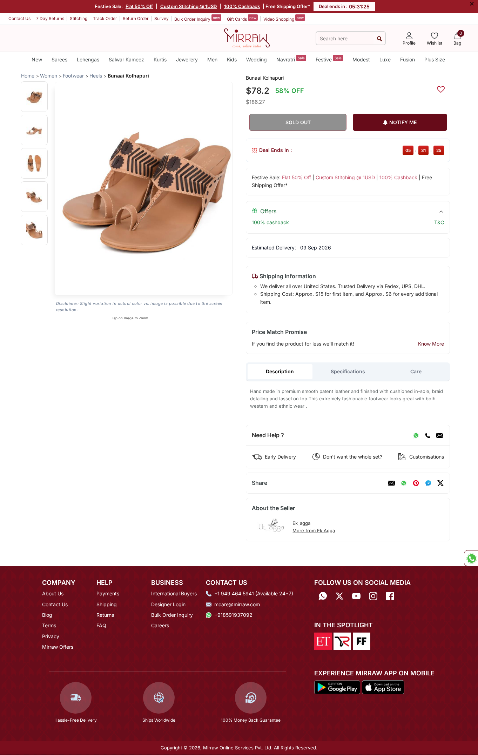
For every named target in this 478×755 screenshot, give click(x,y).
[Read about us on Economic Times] (323, 640)
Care (416, 371)
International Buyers (174, 593)
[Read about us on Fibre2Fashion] (361, 640)
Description (280, 371)
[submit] (379, 38)
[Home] (247, 37)
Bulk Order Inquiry (197, 18)
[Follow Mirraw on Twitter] (339, 596)
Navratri (290, 59)
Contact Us (19, 18)
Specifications (348, 371)
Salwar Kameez (126, 59)
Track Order (105, 18)
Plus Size (434, 59)
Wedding (256, 59)
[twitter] (440, 483)
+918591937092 (233, 615)
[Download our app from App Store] (383, 686)
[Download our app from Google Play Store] (337, 686)
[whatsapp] (403, 483)
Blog (47, 615)
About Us (52, 593)
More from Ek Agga (313, 530)
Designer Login (168, 604)
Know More (431, 344)
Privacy (50, 636)
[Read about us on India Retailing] (342, 640)
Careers (160, 625)
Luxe (385, 59)
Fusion (407, 59)
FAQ (101, 625)
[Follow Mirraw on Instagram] (373, 596)
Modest (361, 59)
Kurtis (160, 59)
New (37, 59)
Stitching (78, 18)
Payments (107, 593)
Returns (105, 615)
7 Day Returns (50, 18)
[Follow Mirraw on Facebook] (390, 596)
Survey (161, 18)
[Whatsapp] (322, 596)
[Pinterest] (415, 483)
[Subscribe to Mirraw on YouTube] (356, 596)
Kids (232, 59)
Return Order (136, 18)
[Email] (440, 435)
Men (212, 59)
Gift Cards (241, 18)
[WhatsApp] (415, 435)
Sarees (59, 59)
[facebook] (428, 483)
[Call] (427, 435)
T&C (439, 222)
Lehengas (88, 59)
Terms (49, 625)
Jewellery (187, 59)
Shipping (106, 604)
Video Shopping (283, 18)
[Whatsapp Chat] (471, 558)
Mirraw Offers (57, 647)
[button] (34, 97)
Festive (329, 59)
